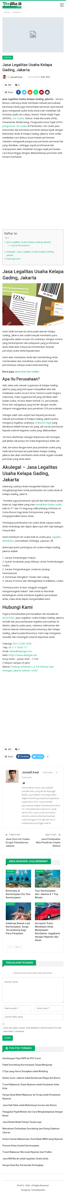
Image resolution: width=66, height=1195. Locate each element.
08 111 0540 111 (18, 647)
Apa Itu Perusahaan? (20, 245)
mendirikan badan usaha (48, 504)
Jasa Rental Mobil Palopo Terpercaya (21, 1122)
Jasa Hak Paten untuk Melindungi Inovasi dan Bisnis (29, 1105)
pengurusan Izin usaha (14, 126)
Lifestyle (40, 904)
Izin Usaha (18, 118)
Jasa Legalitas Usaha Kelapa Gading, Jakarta (28, 242)
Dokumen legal (43, 422)
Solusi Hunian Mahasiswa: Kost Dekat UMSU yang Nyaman (32, 1139)
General (8, 57)
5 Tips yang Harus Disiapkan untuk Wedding (25, 1071)
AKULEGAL (8, 617)
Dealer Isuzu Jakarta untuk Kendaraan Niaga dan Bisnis (31, 1078)
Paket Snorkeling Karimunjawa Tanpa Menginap (27, 1064)
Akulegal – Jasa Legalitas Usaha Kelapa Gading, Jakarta (30, 253)
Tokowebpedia (38, 1190)
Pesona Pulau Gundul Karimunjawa (20, 1145)
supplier (56, 536)
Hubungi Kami (13, 258)
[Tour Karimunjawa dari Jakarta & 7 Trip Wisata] (47, 879)
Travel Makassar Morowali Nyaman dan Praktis (27, 1152)
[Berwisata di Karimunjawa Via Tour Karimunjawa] (18, 879)
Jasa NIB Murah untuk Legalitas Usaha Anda (25, 1158)
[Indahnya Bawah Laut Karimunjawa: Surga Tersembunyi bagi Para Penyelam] (18, 911)
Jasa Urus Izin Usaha (27, 371)
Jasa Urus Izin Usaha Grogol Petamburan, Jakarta (18, 842)
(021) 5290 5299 (22, 643)
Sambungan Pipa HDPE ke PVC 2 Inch (21, 1058)
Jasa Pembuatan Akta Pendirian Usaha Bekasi (48, 842)
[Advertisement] (33, 194)
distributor (8, 540)
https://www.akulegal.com (23, 655)
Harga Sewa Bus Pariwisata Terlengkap (22, 1165)
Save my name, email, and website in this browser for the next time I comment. (32, 1029)
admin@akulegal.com (20, 651)
